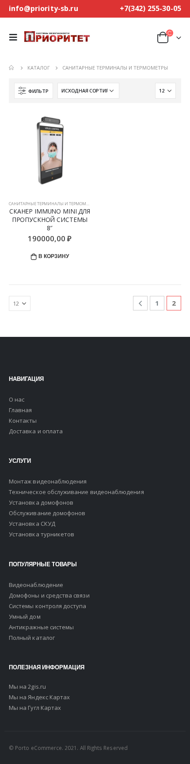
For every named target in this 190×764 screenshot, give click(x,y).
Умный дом (25, 616)
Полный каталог (32, 638)
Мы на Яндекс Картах (39, 697)
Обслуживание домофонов (47, 513)
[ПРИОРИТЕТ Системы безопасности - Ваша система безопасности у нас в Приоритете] (57, 37)
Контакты (23, 420)
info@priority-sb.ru (43, 8)
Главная (20, 410)
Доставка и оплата (36, 431)
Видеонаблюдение (36, 585)
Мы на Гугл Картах (35, 708)
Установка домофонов (41, 502)
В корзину (53, 256)
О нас (16, 399)
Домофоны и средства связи (49, 595)
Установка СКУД (32, 524)
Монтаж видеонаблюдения (48, 481)
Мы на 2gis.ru (27, 686)
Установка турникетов (41, 534)
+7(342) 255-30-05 (150, 8)
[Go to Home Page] (12, 68)
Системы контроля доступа (48, 606)
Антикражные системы (41, 627)
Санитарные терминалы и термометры (52, 204)
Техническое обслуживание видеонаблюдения (76, 492)
